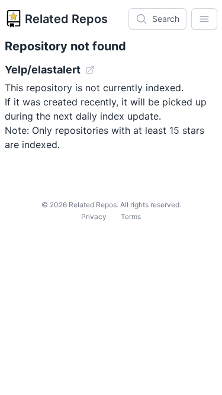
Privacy (94, 216)
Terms (131, 216)
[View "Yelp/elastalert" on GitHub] (90, 70)
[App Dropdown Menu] (204, 19)
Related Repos (66, 19)
